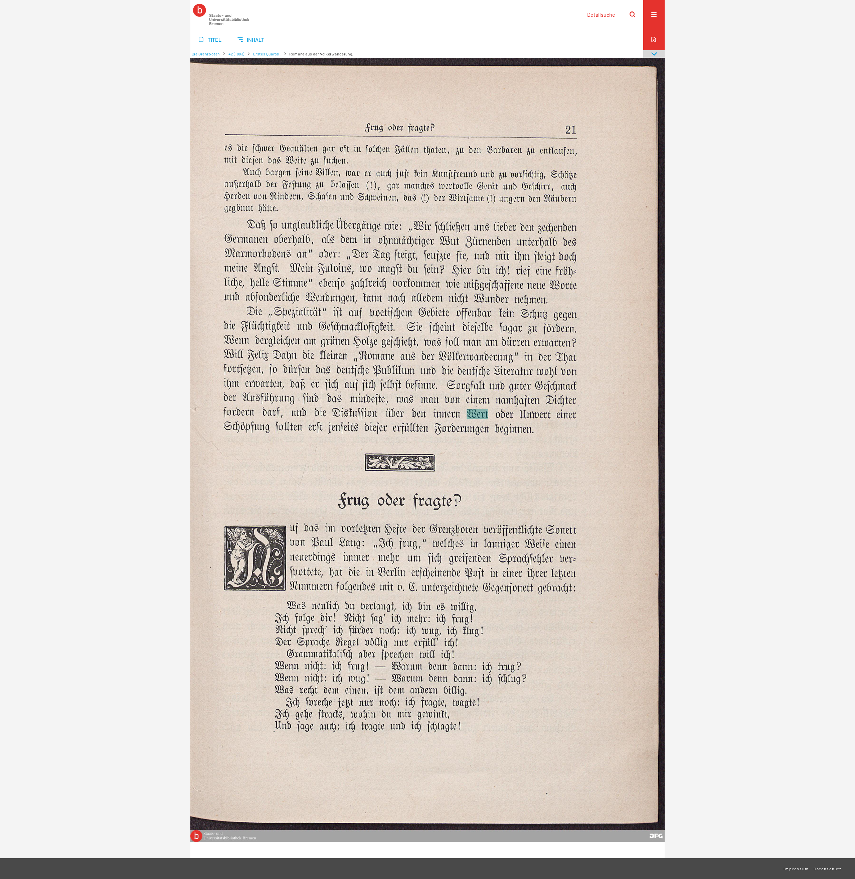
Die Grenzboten (206, 53)
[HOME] (221, 14)
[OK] (632, 14)
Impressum (796, 868)
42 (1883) (236, 53)
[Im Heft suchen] (654, 39)
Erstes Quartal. (267, 53)
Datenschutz (828, 868)
